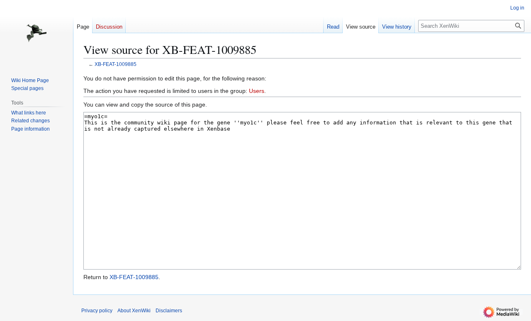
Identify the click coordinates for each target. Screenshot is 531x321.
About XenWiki (134, 311)
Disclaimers (169, 311)
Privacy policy (96, 311)
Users (256, 91)
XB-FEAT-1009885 (115, 64)
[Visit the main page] (36, 33)
